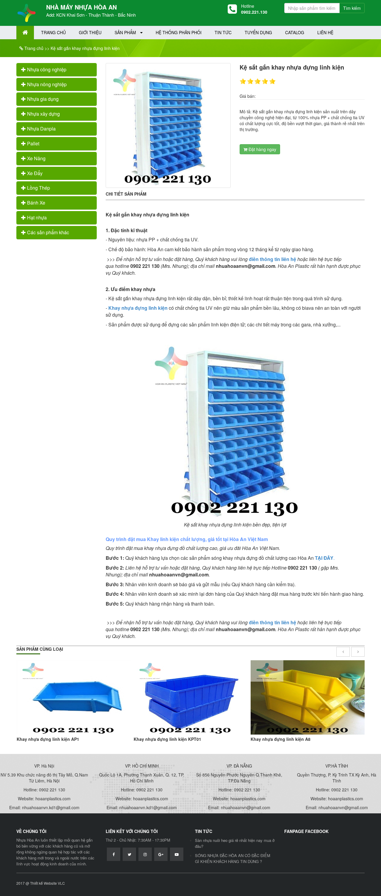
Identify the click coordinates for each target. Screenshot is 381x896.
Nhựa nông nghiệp (46, 84)
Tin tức (223, 32)
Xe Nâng (36, 158)
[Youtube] (176, 854)
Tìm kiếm (352, 8)
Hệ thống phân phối (179, 32)
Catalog (294, 32)
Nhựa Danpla (41, 128)
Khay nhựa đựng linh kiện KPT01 (167, 739)
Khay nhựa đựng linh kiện (138, 307)
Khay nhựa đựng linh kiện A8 (280, 739)
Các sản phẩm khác (47, 232)
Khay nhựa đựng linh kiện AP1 (48, 739)
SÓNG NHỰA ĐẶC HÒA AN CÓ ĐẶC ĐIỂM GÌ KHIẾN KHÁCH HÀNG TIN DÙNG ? (232, 858)
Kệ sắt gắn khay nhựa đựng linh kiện (85, 48)
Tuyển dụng (258, 32)
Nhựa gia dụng (42, 98)
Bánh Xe (35, 202)
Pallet (32, 143)
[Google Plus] (161, 854)
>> (47, 48)
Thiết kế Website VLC (47, 883)
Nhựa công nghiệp (46, 69)
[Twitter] (129, 854)
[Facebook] (113, 854)
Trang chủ (53, 32)
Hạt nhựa (36, 217)
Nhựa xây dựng (43, 113)
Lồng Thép (38, 187)
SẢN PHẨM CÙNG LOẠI (39, 649)
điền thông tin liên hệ (272, 259)
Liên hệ (325, 32)
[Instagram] (145, 854)
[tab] (56, 69)
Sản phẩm (126, 32)
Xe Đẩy (34, 173)
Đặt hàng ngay (261, 149)
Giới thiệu (90, 32)
